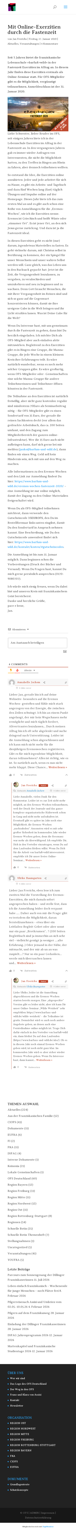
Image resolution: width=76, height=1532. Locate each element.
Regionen (14, 1222)
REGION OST (18, 1423)
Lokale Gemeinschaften (24, 1172)
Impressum (47, 1512)
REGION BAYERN (20, 1450)
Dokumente (16, 1128)
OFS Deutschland (19, 1178)
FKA (10, 1147)
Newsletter (16, 1405)
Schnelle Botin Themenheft (26, 1234)
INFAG (12, 1153)
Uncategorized (18, 1247)
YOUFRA (14, 1260)
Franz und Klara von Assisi (25, 1394)
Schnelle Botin (17, 1228)
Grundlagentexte (20, 1484)
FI (9, 1141)
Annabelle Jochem (35, 790)
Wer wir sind (17, 1378)
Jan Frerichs (20, 39)
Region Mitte (16, 1197)
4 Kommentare (49, 43)
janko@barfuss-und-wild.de (38, 449)
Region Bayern (18, 1184)
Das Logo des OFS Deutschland (28, 1384)
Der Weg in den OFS (22, 1389)
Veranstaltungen (29, 43)
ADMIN (34, 1512)
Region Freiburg (19, 1191)
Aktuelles (13, 43)
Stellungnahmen (19, 1241)
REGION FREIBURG (22, 1439)
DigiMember (48, 1526)
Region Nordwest (19, 1203)
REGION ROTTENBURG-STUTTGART (33, 1445)
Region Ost (15, 1209)
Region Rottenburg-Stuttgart (28, 1216)
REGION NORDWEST (23, 1428)
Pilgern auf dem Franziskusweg (29, 1313)
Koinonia (13, 1166)
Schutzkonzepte (19, 1490)
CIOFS (12, 1122)
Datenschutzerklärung (38, 1517)
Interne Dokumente (21, 1159)
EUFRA (12, 1134)
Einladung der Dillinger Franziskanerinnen (37, 1324)
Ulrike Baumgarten (36, 986)
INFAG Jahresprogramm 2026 (28, 1335)
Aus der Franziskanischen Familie (30, 1116)
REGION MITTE (19, 1434)
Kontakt (14, 1400)
